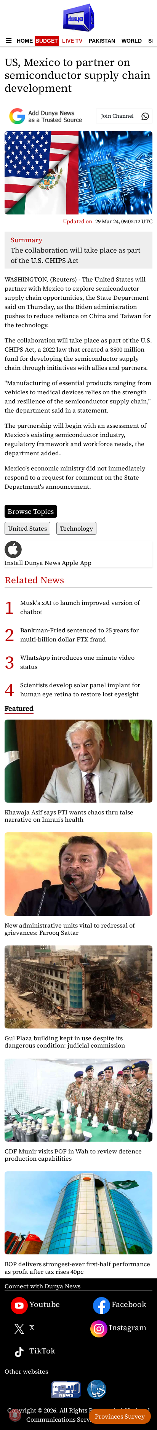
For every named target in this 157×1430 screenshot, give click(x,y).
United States (27, 528)
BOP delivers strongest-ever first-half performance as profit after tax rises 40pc (77, 1267)
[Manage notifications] (15, 1415)
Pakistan (102, 41)
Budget (46, 41)
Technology (76, 528)
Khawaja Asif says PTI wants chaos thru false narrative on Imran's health (69, 816)
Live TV (72, 41)
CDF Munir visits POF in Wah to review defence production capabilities (73, 1155)
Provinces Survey (120, 1416)
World (132, 41)
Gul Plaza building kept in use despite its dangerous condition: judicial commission (65, 1041)
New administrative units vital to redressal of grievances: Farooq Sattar (70, 929)
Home (25, 41)
